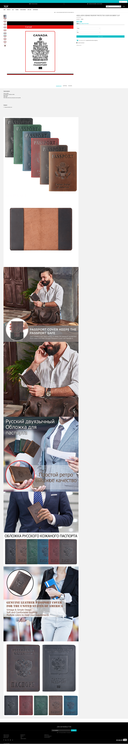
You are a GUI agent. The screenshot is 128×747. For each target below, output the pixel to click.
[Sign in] (123, 6)
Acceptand (64, 732)
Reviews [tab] (70, 85)
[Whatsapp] (12, 740)
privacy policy (69, 732)
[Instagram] (8, 740)
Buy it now (100, 36)
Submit (73, 730)
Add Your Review (78, 17)
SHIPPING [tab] (65, 85)
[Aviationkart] (6, 6)
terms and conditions (63, 732)
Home (55, 12)
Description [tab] (58, 85)
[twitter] (10, 740)
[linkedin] (5, 740)
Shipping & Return (78, 45)
